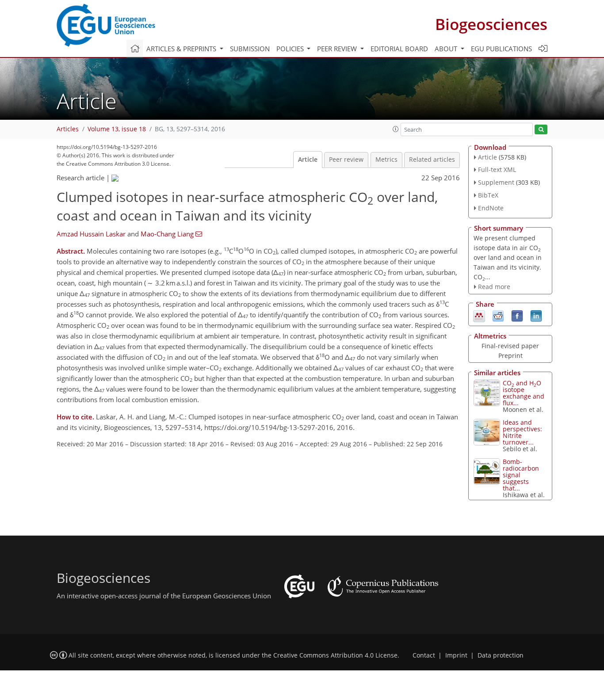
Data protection (501, 655)
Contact (424, 655)
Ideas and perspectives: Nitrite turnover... (522, 432)
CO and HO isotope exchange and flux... (523, 393)
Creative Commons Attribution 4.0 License (335, 655)
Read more (494, 286)
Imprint (456, 655)
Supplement (496, 182)
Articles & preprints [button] (182, 48)
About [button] (447, 48)
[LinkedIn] (536, 315)
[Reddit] (498, 315)
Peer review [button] (338, 48)
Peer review (346, 160)
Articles (68, 129)
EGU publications (501, 48)
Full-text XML (497, 169)
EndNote (491, 208)
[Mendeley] (479, 315)
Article (307, 160)
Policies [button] (291, 48)
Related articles (432, 160)
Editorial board (399, 48)
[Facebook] (517, 315)
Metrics (386, 160)
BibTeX (488, 195)
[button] (396, 129)
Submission (250, 48)
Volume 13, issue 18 (117, 129)
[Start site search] (541, 130)
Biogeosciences (491, 24)
